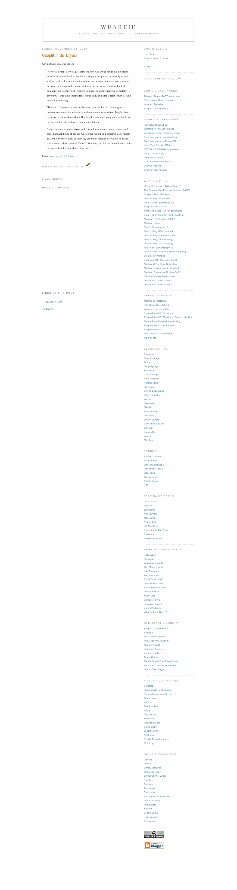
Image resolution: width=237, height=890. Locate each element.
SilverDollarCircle (153, 767)
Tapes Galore (151, 657)
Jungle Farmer (151, 731)
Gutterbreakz (151, 698)
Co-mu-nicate (151, 477)
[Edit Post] (88, 166)
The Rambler (151, 411)
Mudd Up (149, 743)
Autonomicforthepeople (156, 796)
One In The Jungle (154, 669)
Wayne (147, 399)
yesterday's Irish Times (61, 156)
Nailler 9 (148, 505)
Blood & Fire (150, 460)
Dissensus (149, 473)
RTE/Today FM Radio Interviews (161, 149)
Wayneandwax (152, 575)
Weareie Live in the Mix (156, 309)
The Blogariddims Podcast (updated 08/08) (167, 190)
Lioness (148, 759)
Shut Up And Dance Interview (159, 100)
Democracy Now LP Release (159, 128)
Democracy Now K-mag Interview (161, 133)
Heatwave (149, 370)
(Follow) (174, 78)
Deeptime (149, 354)
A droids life (150, 337)
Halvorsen (149, 387)
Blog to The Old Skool (156, 108)
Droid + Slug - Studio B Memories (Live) (165, 251)
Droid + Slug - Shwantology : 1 (160, 239)
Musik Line (149, 595)
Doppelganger (151, 366)
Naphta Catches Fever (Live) (159, 276)
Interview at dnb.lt (153, 157)
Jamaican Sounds (153, 563)
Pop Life (148, 780)
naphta (149, 54)
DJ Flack (148, 428)
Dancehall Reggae (154, 464)
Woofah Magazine (153, 104)
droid (148, 62)
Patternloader (151, 817)
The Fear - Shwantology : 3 (158, 247)
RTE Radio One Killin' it (156, 305)
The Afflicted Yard (153, 567)
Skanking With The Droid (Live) (160, 260)
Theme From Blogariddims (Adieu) (162, 321)
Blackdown (150, 792)
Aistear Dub (150, 522)
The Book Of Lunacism (156, 640)
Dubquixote (150, 804)
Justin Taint (150, 501)
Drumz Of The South (155, 776)
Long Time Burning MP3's (158, 145)
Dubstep (148, 784)
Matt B (147, 407)
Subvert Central (152, 456)
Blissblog (148, 685)
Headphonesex (152, 722)
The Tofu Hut (151, 706)
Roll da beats (151, 481)
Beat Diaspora (151, 378)
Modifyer (148, 440)
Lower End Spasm (154, 423)
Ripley (147, 710)
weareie (118, 27)
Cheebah (149, 534)
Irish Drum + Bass (153, 468)
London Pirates (152, 653)
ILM (146, 485)
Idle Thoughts (151, 571)
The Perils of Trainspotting (158, 333)
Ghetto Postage (152, 800)
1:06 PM (77, 166)
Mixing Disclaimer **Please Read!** (162, 186)
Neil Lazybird (151, 513)
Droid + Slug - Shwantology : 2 (160, 243)
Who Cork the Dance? (156, 612)
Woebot (148, 436)
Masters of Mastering (155, 301)
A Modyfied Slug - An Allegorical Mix (163, 210)
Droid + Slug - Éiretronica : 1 (159, 202)
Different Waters (152, 395)
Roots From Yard (153, 579)
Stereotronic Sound (154, 587)
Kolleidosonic (151, 382)
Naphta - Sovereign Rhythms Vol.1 (162, 268)
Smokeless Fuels (153, 538)
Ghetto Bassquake (154, 391)
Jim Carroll (149, 510)
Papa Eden (150, 555)
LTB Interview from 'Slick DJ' (159, 161)
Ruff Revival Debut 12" (156, 125)
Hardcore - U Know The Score (160, 665)
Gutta (147, 362)
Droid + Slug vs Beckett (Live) (159, 235)
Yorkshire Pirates (153, 649)
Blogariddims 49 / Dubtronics (159, 325)
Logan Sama (151, 812)
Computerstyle (151, 374)
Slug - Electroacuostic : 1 (157, 206)
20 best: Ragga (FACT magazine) (162, 96)
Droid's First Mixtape (154, 255)
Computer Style (152, 600)
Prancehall (149, 788)
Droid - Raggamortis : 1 (156, 227)
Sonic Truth (150, 727)
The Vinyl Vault (152, 645)
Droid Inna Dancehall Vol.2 (158, 284)
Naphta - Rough (152, 223)
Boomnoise (150, 821)
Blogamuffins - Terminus (156, 194)
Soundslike (150, 432)
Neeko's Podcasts (153, 583)
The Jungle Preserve (155, 636)
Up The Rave (151, 526)
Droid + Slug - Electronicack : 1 (160, 231)
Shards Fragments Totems (158, 694)
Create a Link (54, 302)
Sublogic (148, 632)
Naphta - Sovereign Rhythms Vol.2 (162, 272)
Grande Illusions (152, 165)
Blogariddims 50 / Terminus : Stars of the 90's (168, 317)
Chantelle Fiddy (152, 772)
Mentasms (149, 518)
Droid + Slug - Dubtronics (157, 198)
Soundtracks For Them (156, 530)
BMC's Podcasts (152, 608)
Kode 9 (148, 808)
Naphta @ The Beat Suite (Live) (161, 264)
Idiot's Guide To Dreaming (158, 690)
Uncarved (149, 415)
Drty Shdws (150, 714)
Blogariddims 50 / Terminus (158, 313)
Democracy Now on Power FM (160, 141)
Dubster (148, 763)
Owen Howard (151, 419)
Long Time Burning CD (156, 153)
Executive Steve (156, 58)
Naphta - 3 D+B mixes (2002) (159, 219)
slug (147, 66)
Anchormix (149, 735)
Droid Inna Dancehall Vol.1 (158, 280)
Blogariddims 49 (152, 329)
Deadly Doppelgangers (156, 739)
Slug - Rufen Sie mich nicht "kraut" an (164, 215)
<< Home (47, 309)
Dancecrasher (151, 591)
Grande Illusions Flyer (155, 170)
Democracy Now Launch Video (160, 137)
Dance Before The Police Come (161, 661)
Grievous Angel (152, 358)
